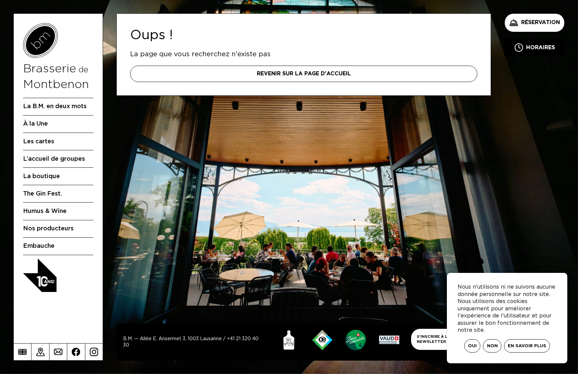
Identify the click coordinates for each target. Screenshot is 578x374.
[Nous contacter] (58, 352)
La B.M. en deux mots (55, 106)
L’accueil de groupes (54, 159)
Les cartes (38, 142)
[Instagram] (94, 352)
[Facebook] (76, 352)
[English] (22, 352)
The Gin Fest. (42, 194)
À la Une (35, 124)
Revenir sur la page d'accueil (304, 73)
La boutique (41, 176)
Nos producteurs (48, 229)
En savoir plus (527, 346)
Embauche (39, 246)
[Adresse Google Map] (40, 352)
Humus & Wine (45, 211)
